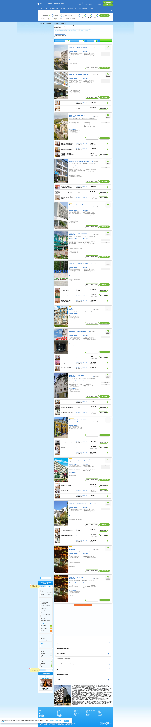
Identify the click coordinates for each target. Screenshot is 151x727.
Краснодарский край (90, 710)
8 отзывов (108, 163)
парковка (43, 653)
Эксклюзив (87, 30)
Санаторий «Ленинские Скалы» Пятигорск (77, 205)
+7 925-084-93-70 (44, 689)
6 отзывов (108, 206)
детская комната (44, 646)
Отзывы (62, 708)
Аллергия (43, 600)
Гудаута (75, 712)
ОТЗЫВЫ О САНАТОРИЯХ (71, 8)
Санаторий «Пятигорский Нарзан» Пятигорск (78, 233)
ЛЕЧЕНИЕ (63, 8)
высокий (46, 594)
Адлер (58, 712)
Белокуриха (59, 714)
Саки (40, 712)
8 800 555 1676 (97, 3)
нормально (43, 631)
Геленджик (88, 714)
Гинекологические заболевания (44, 603)
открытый (43, 638)
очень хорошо (44, 628)
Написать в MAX (108, 4)
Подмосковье (59, 715)
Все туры (52, 11)
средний (46, 592)
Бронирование (68, 708)
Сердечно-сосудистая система (45, 616)
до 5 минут (43, 661)
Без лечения (62, 30)
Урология (43, 618)
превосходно (43, 625)
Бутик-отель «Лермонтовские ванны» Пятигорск (77, 420)
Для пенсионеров (69, 30)
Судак (99, 713)
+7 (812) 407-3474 (88, 3)
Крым (40, 710)
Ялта (40, 711)
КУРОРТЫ (40, 8)
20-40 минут (43, 666)
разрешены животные (45, 655)
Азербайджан (42, 716)
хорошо (42, 630)
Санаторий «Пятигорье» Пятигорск (78, 263)
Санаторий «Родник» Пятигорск (78, 47)
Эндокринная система (45, 620)
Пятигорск (58, 717)
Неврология (43, 608)
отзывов (107, 421)
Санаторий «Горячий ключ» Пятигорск (76, 548)
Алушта (40, 713)
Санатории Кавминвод (47, 23)
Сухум (75, 715)
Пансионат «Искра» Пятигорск (77, 331)
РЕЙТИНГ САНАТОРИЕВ (82, 8)
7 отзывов (107, 333)
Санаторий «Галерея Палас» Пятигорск (77, 376)
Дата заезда (60, 40)
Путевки (50, 708)
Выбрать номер (105, 67)
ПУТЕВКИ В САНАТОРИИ (54, 8)
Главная (41, 23)
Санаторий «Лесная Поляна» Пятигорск (77, 116)
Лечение (55, 708)
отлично (42, 626)
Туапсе (87, 715)
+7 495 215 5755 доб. (45, 688)
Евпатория (41, 714)
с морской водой (44, 640)
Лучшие (81, 30)
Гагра (75, 711)
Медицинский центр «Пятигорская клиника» (78, 308)
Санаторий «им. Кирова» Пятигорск (78, 74)
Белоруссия (41, 715)
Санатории (42, 11)
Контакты (91, 8)
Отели (47, 11)
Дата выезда (74, 40)
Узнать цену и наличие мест (92, 67)
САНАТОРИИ (46, 8)
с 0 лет (42, 645)
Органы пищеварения (45, 614)
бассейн (42, 651)
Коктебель (100, 715)
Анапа (58, 713)
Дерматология (44, 606)
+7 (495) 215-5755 (77, 3)
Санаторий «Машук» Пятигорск (77, 460)
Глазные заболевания (45, 605)
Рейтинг (58, 708)
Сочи (58, 711)
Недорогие (57, 30)
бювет (42, 656)
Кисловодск (59, 716)
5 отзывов (107, 377)
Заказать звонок (107, 2)
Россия (58, 710)
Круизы (57, 11)
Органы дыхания (44, 612)
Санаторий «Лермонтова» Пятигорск (79, 161)
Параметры (42, 586)
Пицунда (75, 714)
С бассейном (76, 30)
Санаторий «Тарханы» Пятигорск (78, 503)
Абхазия (76, 710)
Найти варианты (104, 15)
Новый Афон (76, 713)
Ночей (90, 40)
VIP (46, 595)
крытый (42, 636)
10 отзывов (108, 76)
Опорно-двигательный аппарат (45, 611)
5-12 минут (43, 663)
